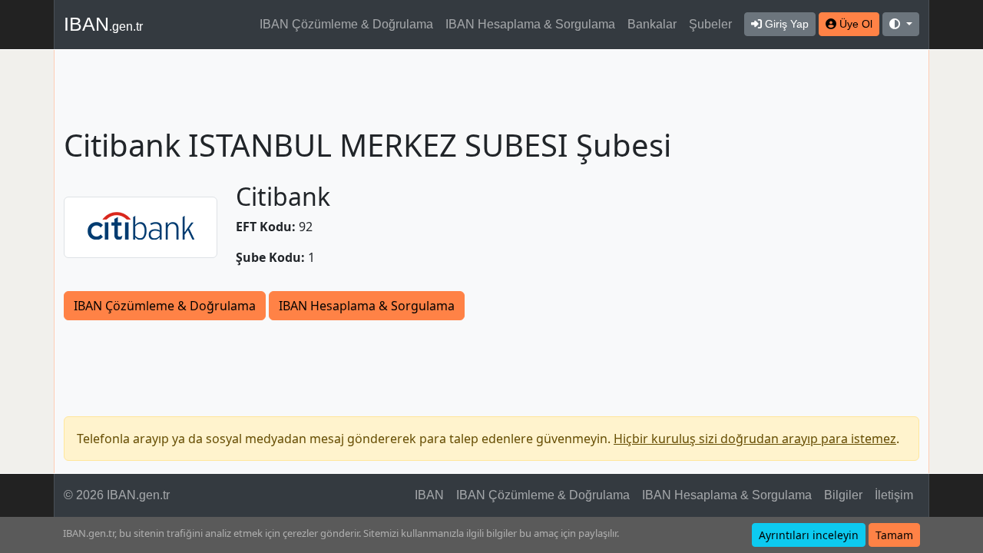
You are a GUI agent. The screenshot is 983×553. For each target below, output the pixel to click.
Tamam (894, 535)
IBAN (103, 24)
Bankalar (652, 24)
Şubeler (710, 24)
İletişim (894, 495)
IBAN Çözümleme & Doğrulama (346, 24)
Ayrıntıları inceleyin (809, 535)
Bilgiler (843, 495)
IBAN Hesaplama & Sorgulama (530, 24)
